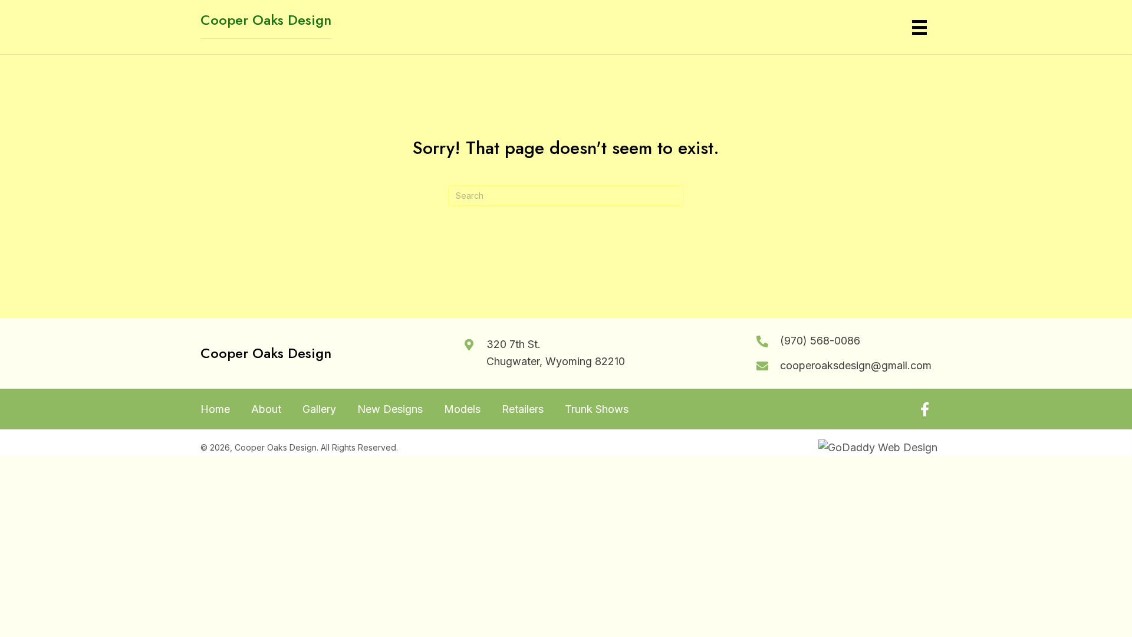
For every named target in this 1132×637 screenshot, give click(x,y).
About (266, 409)
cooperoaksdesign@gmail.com (856, 365)
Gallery (319, 409)
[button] (924, 409)
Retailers (523, 409)
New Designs (390, 409)
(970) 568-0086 (820, 340)
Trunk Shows (596, 409)
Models (462, 409)
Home (215, 409)
